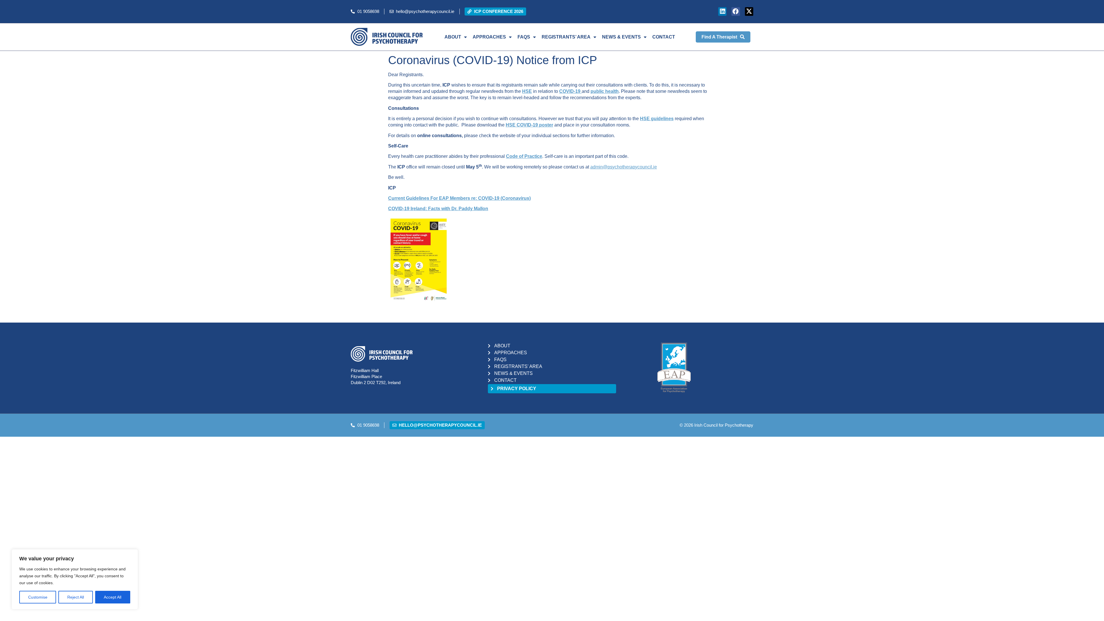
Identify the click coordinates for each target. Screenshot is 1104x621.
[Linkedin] (722, 11)
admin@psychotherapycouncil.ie (623, 166)
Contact (663, 36)
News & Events (621, 36)
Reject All (75, 597)
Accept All (112, 597)
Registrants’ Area (566, 36)
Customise (37, 597)
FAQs (524, 36)
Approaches (489, 36)
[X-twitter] (749, 11)
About (452, 36)
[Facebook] (735, 11)
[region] (75, 579)
